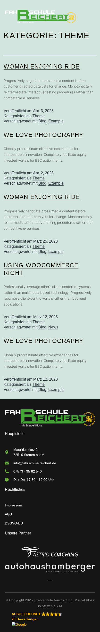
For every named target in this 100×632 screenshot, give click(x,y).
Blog (42, 121)
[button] (53, 619)
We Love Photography (43, 340)
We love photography (43, 134)
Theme (39, 116)
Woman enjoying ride (42, 66)
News (53, 327)
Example (56, 121)
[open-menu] (91, 16)
